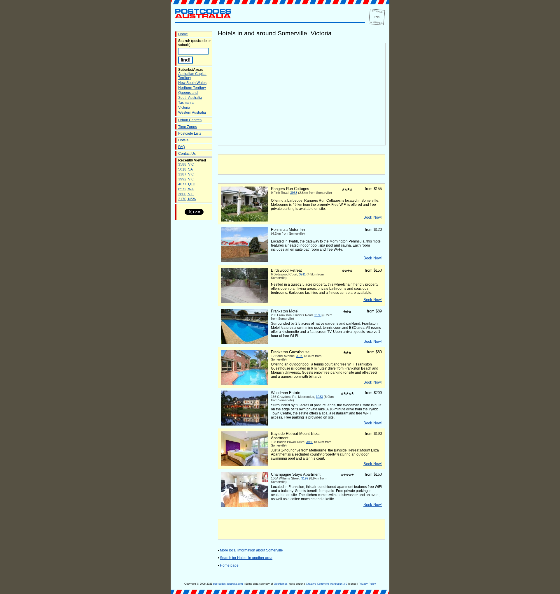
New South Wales (192, 83)
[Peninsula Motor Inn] (244, 261)
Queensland (188, 93)
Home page (229, 565)
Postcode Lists (189, 133)
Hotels (183, 140)
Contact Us (187, 154)
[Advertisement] (301, 164)
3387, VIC (186, 174)
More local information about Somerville (251, 550)
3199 (317, 315)
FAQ (181, 147)
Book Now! (372, 217)
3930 (309, 442)
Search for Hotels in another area (246, 558)
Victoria (184, 108)
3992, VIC (186, 179)
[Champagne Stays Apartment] (244, 506)
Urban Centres (190, 120)
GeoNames (281, 583)
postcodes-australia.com (228, 583)
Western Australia (192, 112)
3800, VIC (186, 194)
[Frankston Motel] (244, 343)
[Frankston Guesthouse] (244, 384)
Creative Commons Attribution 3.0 (326, 583)
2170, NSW (187, 199)
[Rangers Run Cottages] (244, 220)
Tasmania (186, 103)
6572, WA (186, 189)
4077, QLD (186, 184)
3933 (293, 192)
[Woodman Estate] (244, 424)
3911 (302, 274)
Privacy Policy (367, 583)
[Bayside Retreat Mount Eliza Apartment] (244, 465)
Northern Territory (192, 88)
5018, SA (185, 169)
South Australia (190, 98)
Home (183, 34)
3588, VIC (186, 164)
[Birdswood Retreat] (244, 302)
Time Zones (187, 127)
